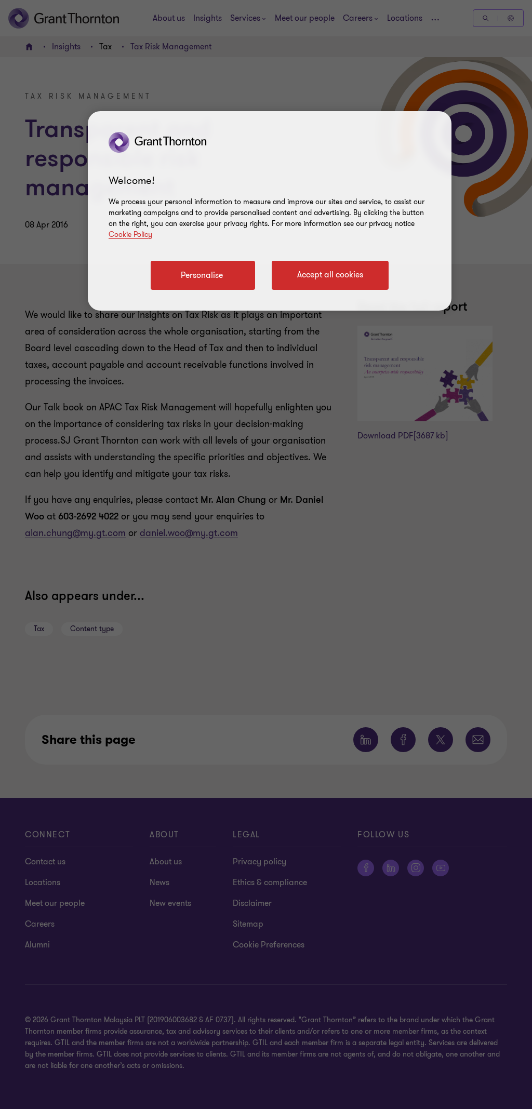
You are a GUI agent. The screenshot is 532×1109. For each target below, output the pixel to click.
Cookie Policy (130, 234)
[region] (269, 211)
